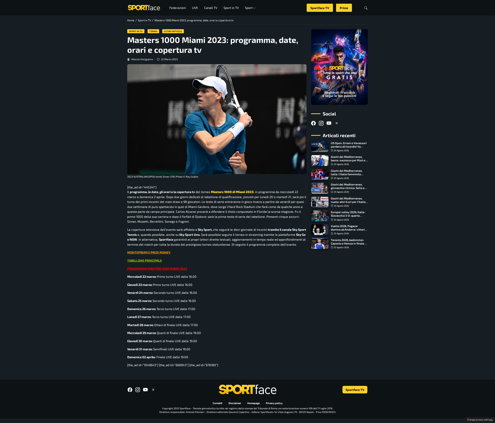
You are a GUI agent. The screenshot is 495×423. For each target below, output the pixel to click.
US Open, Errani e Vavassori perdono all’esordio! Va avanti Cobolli (349, 146)
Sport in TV (231, 7)
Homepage (253, 403)
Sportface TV (319, 8)
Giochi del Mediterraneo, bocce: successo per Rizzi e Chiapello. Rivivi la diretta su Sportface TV (349, 162)
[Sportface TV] (339, 67)
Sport (249, 7)
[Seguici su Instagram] (321, 123)
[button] (365, 8)
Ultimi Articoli (173, 31)
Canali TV (210, 7)
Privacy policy (274, 403)
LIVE (195, 7)
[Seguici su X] (336, 123)
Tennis (153, 31)
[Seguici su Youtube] (329, 123)
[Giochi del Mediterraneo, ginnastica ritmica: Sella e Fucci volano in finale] (320, 188)
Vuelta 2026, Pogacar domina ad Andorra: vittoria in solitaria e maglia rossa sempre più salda (348, 231)
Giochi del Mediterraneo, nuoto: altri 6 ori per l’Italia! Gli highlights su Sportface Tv (348, 203)
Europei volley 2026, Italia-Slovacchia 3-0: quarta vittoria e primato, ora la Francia (348, 217)
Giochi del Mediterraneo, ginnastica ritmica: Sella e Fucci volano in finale (347, 188)
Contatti (217, 403)
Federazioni (177, 7)
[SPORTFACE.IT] (144, 7)
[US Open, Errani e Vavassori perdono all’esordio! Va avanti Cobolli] (320, 146)
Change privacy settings (480, 419)
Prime (344, 8)
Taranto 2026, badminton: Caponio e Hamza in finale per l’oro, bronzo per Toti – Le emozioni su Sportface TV (349, 245)
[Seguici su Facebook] (313, 123)
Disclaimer (235, 403)
